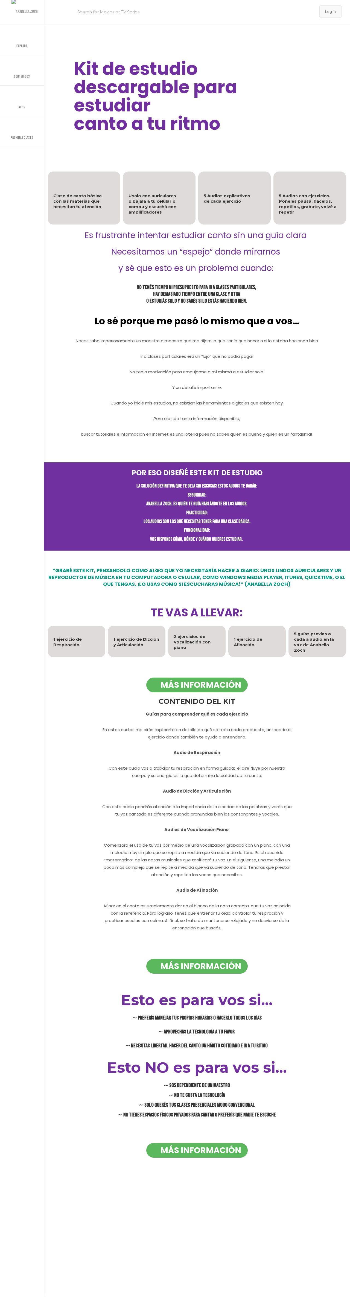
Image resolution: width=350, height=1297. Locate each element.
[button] (275, 96)
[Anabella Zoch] (24, 12)
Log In (330, 11)
